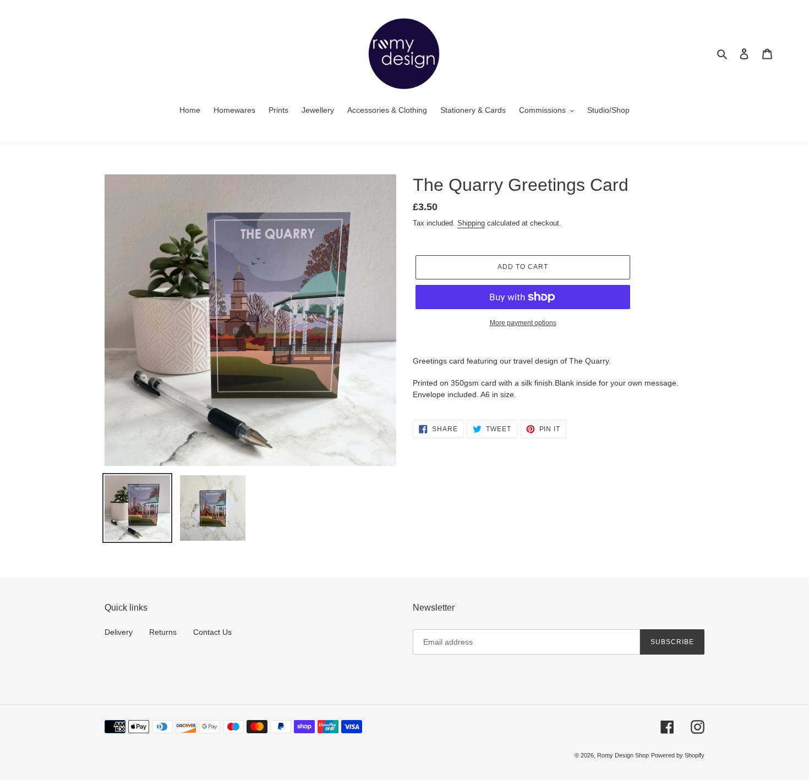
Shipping (471, 223)
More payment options (523, 323)
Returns (163, 632)
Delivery (119, 632)
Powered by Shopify (677, 755)
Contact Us (212, 632)
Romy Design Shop (623, 755)
